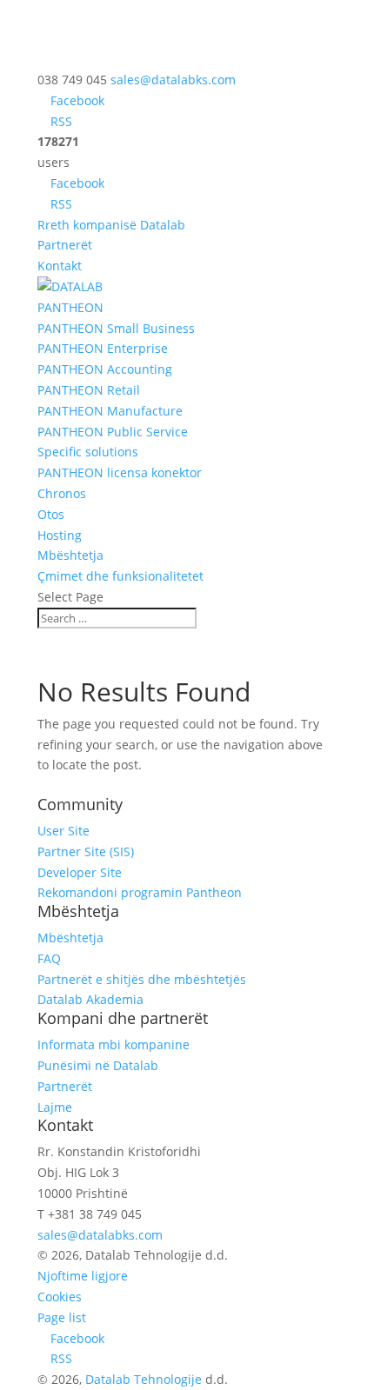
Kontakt (59, 265)
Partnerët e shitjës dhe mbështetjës (141, 979)
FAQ (49, 958)
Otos (50, 514)
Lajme (54, 1107)
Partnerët (64, 244)
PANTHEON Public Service (112, 431)
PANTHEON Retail (88, 390)
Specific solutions (87, 451)
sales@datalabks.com (100, 1235)
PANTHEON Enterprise (102, 348)
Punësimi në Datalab (97, 1065)
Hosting (59, 535)
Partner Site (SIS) (85, 851)
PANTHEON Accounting (104, 369)
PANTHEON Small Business (116, 328)
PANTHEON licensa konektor (119, 472)
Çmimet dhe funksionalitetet (120, 576)
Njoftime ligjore (82, 1275)
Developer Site (79, 872)
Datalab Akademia (90, 999)
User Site (63, 830)
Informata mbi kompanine (113, 1044)
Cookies (59, 1296)
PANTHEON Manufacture (110, 410)
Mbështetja (70, 555)
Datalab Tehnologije (143, 1379)
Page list (61, 1317)
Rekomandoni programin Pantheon (139, 892)
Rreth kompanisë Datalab (111, 224)
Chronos (61, 493)
